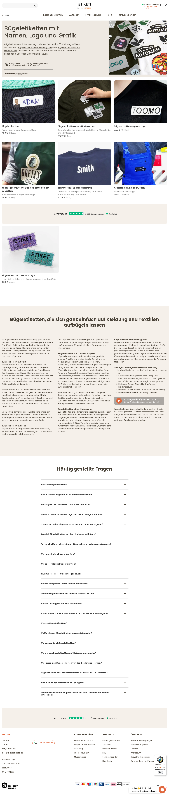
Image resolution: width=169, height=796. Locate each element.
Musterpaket (80, 757)
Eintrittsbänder (93, 15)
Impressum (136, 753)
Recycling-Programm (140, 757)
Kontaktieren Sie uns (83, 740)
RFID (110, 15)
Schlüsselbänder (127, 15)
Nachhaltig (107, 761)
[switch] (160, 772)
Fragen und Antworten (84, 744)
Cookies (134, 748)
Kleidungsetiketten (53, 15)
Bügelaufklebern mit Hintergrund (35, 47)
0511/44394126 (9, 748)
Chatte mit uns (45, 742)
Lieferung (78, 748)
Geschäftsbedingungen (141, 740)
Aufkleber (74, 15)
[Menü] (164, 756)
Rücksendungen (81, 753)
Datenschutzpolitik (139, 744)
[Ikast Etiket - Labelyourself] (84, 6)
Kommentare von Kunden (142, 761)
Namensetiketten (33, 417)
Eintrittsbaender (109, 748)
